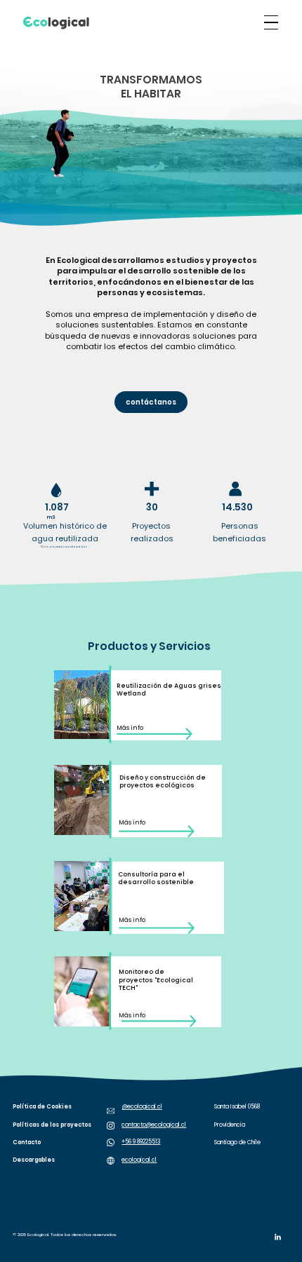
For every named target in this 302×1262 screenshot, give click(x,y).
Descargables (34, 1160)
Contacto (27, 1142)
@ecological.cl (142, 1107)
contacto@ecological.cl (154, 1125)
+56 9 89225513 (141, 1142)
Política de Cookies (42, 1107)
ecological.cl (139, 1160)
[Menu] (271, 22)
